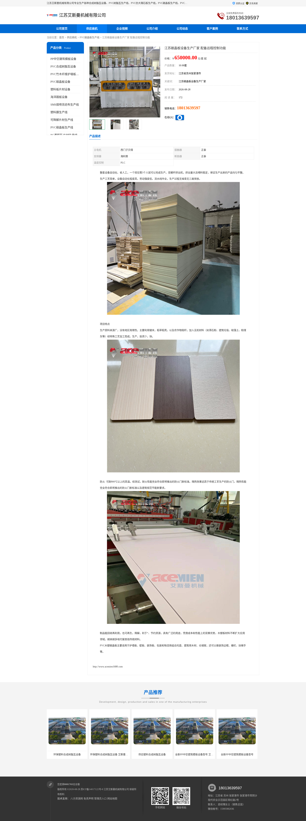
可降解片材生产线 (61, 119)
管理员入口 (100, 798)
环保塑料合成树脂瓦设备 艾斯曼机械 (68, 754)
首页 (61, 37)
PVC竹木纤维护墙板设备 (66, 74)
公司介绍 (152, 28)
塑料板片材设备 (60, 89)
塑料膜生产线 (58, 112)
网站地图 (112, 798)
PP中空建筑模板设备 (63, 58)
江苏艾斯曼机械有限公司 (116, 789)
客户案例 (212, 28)
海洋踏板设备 (58, 96)
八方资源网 (76, 798)
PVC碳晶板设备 (60, 81)
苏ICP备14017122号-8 (92, 789)
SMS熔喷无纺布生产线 (64, 104)
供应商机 (92, 28)
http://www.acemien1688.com (108, 666)
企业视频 (122, 28)
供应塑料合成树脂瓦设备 (109, 754)
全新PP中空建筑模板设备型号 (194, 754)
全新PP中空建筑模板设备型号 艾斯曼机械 (155, 754)
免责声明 (89, 798)
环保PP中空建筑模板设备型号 (237, 754)
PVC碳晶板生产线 (89, 37)
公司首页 (61, 28)
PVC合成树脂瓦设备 (63, 66)
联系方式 (242, 28)
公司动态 (182, 28)
